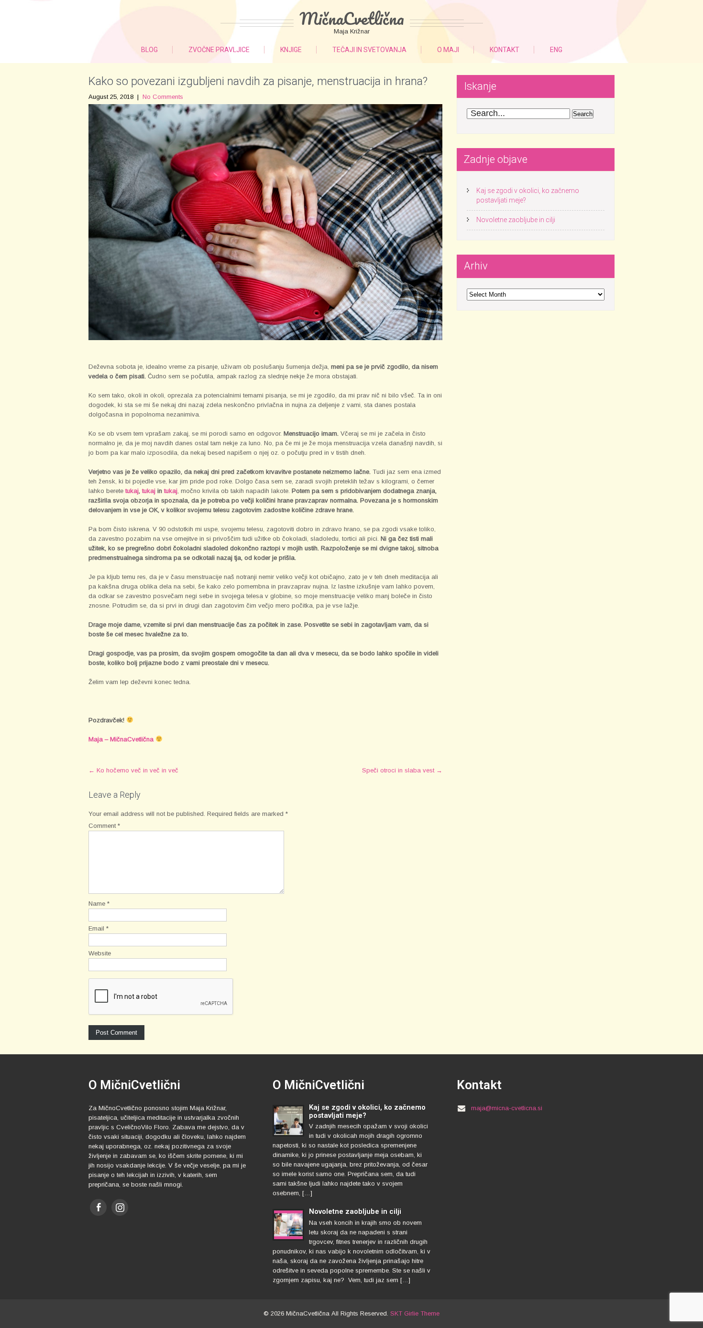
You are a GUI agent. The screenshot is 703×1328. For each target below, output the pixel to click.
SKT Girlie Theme (414, 1313)
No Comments (163, 96)
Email (98, 928)
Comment (104, 825)
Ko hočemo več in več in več (133, 770)
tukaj (132, 490)
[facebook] (98, 1207)
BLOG (149, 50)
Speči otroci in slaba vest (402, 770)
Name (99, 903)
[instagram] (119, 1207)
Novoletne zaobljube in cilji (515, 220)
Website (99, 953)
